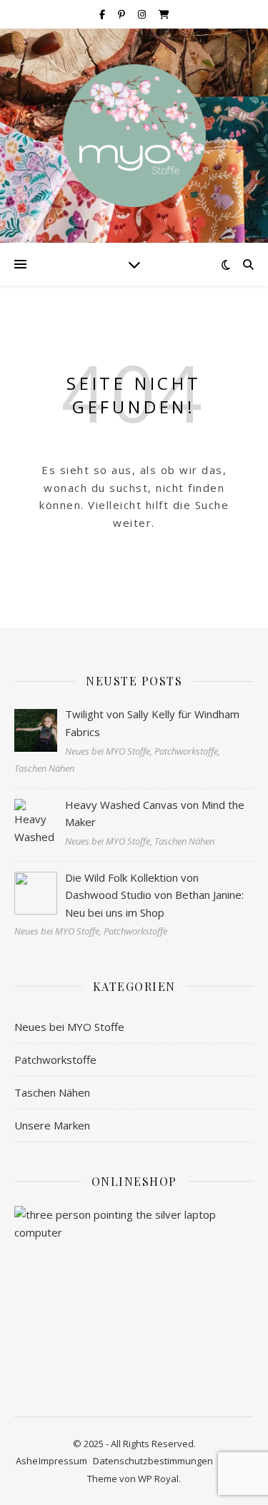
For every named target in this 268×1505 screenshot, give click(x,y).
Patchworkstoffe (55, 1059)
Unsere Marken (52, 1125)
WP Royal (158, 1478)
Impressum (63, 1460)
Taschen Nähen (52, 1092)
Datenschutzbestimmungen (153, 1460)
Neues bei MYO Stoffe (69, 1027)
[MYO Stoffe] (134, 135)
